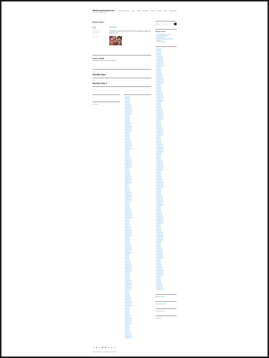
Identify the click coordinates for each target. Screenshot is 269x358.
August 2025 (128, 114)
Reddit (139, 10)
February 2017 (128, 262)
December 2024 (128, 126)
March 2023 (127, 157)
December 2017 (128, 248)
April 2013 (127, 330)
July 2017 (127, 255)
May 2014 (127, 311)
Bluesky (159, 10)
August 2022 (128, 167)
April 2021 (127, 189)
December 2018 (128, 230)
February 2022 (128, 176)
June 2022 (127, 170)
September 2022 (128, 166)
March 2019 (127, 226)
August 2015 (128, 289)
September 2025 (128, 113)
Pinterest (152, 10)
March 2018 (127, 243)
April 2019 (127, 224)
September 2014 (128, 305)
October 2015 (128, 286)
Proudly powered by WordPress (110, 351)
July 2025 (127, 116)
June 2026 (127, 100)
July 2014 (127, 308)
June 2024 (127, 135)
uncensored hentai (160, 311)
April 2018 (127, 242)
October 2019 (128, 216)
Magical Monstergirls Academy (164, 34)
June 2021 (127, 186)
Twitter (133, 10)
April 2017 (127, 260)
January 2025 (128, 125)
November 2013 (128, 320)
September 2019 (128, 217)
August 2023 (128, 149)
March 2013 (127, 331)
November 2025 (128, 110)
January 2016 (128, 282)
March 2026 (128, 104)
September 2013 (128, 323)
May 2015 (127, 293)
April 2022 (127, 173)
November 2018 (128, 232)
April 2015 (127, 295)
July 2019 (127, 220)
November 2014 (128, 302)
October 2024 (128, 129)
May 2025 (127, 119)
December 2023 (128, 144)
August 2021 (128, 183)
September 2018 (128, 235)
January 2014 (128, 317)
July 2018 (127, 238)
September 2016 (128, 270)
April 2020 (127, 207)
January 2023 (128, 160)
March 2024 (128, 139)
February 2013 (128, 333)
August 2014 (128, 306)
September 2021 (128, 182)
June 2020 (127, 204)
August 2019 (128, 218)
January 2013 (128, 334)
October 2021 (128, 180)
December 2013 (128, 318)
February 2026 (128, 105)
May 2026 (127, 101)
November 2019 (128, 214)
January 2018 (128, 246)
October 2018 (128, 233)
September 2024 (128, 130)
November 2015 (128, 284)
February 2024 (128, 141)
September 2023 (128, 148)
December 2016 (128, 265)
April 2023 (127, 155)
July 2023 (127, 151)
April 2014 (127, 312)
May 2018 (127, 240)
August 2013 (128, 324)
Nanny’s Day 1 (113, 27)
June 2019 (127, 221)
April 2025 (127, 120)
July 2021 (127, 185)
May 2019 (127, 223)
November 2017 (128, 249)
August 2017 (128, 254)
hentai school (159, 318)
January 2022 (128, 177)
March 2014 (127, 314)
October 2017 (128, 251)
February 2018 (128, 245)
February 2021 (128, 192)
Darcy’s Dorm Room (161, 41)
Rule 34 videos (95, 104)
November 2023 (128, 145)
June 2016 (127, 274)
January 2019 (128, 229)
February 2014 (128, 315)
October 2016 (128, 268)
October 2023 (128, 147)
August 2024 (128, 132)
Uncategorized (95, 36)
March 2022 (128, 174)
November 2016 (128, 267)
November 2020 (128, 196)
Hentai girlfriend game (161, 303)
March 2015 (127, 296)
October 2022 (128, 164)
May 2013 (127, 328)
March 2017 (127, 261)
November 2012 (128, 337)
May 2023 (127, 154)
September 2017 (128, 252)
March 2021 (127, 191)
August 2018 (128, 236)
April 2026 (127, 103)
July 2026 (127, 98)
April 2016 (127, 277)
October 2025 (128, 111)
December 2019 (128, 213)
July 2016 (127, 273)
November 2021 (128, 179)
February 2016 (128, 280)
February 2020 (128, 210)
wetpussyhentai (96, 30)
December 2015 (128, 283)
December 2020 (128, 195)
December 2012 (128, 336)
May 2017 (127, 258)
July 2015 (127, 290)
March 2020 (128, 208)
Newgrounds (173, 10)
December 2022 (128, 161)
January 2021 (128, 194)
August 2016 (128, 271)
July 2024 (127, 133)
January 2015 (128, 299)
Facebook (145, 10)
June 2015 (127, 292)
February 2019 (128, 227)
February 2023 (128, 158)
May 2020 (127, 205)
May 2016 (127, 276)
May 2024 (127, 136)
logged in (102, 60)
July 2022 (127, 169)
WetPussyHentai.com (103, 10)
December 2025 (128, 108)
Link (93, 34)
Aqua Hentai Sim (160, 37)
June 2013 (127, 327)
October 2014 (128, 304)
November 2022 (128, 163)
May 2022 (127, 172)
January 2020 (128, 211)
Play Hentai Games (124, 10)
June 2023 (127, 152)
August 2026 (128, 97)
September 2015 (128, 287)
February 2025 (128, 123)
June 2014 (127, 309)
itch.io (165, 10)
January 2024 (128, 142)
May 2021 (127, 188)
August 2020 (128, 201)
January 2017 (128, 264)
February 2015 (128, 298)
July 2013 (127, 326)
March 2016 (127, 279)
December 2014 (128, 301)
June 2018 (127, 239)
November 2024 (128, 127)
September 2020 (128, 199)
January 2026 (128, 107)
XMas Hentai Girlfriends (162, 36)
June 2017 (127, 257)
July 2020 (127, 202)
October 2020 (128, 198)
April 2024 (127, 138)
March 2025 (128, 122)
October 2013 (128, 321)
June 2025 (127, 117)
